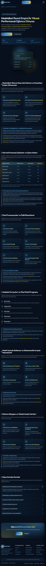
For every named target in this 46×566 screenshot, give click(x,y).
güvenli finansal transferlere (20, 26)
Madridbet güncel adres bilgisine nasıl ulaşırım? (13, 486)
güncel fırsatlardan (37, 402)
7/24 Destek (38, 547)
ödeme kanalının (22, 280)
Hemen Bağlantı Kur (7, 34)
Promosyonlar (18, 551)
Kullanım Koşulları (29, 547)
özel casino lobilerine (6, 26)
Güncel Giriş (26, 563)
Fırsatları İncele (17, 34)
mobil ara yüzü (6, 142)
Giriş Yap (19, 533)
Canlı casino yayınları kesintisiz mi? (10, 504)
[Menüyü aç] (43, 2)
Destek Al (27, 533)
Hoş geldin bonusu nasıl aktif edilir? (10, 508)
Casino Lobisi (42, 563)
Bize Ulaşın (38, 551)
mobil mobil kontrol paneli (13, 281)
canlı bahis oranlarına (25, 24)
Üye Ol (16, 549)
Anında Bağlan (26, 2)
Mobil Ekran (31, 563)
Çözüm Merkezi (39, 554)
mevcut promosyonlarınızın (21, 133)
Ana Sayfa (17, 547)
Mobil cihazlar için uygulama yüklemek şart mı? (12, 495)
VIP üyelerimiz (31, 276)
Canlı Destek (17, 554)
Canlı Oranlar (36, 563)
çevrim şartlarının (32, 203)
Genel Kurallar (28, 551)
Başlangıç (3, 6)
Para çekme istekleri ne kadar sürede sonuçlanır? (13, 499)
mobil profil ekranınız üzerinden (26, 338)
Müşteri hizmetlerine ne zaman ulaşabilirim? (12, 513)
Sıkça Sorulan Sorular (40, 549)
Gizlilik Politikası (29, 549)
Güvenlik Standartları (30, 554)
